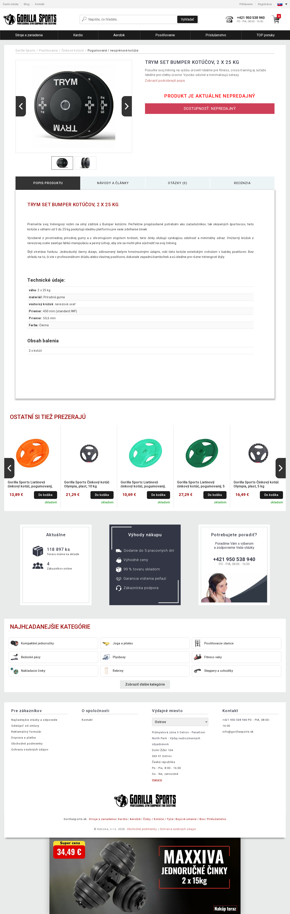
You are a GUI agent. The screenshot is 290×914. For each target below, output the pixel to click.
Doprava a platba (23, 737)
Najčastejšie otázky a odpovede (34, 719)
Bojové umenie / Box (190, 819)
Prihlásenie (246, 4)
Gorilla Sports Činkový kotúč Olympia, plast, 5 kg (256, 484)
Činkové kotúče (73, 50)
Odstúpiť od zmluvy (25, 725)
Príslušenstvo (216, 819)
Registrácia (265, 4)
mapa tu (157, 779)
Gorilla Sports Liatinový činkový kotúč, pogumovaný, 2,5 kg (30, 484)
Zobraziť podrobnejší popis (165, 80)
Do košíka (45, 495)
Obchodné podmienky (27, 743)
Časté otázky (10, 4)
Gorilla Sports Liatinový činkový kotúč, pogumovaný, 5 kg (201, 484)
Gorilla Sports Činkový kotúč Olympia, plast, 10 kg (86, 484)
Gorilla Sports (25, 50)
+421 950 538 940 (234, 559)
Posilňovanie (48, 50)
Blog (27, 4)
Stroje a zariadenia (102, 819)
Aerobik (135, 819)
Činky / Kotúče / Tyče (158, 819)
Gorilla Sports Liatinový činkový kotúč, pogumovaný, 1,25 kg (143, 484)
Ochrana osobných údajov (29, 749)
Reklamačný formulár (26, 731)
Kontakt (39, 4)
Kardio (122, 819)
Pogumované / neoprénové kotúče (113, 50)
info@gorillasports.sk (238, 731)
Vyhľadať (187, 19)
